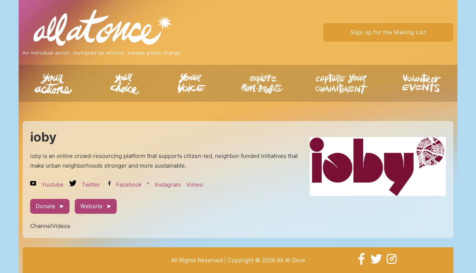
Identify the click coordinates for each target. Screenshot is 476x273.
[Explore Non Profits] (343, 86)
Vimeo (194, 184)
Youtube (53, 184)
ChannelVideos (50, 225)
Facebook (129, 184)
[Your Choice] (124, 86)
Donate (46, 206)
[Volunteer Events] (420, 86)
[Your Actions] (55, 86)
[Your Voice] (192, 86)
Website (91, 206)
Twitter (91, 184)
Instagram (168, 184)
